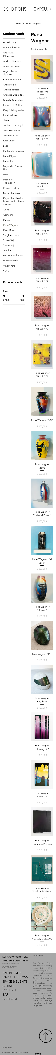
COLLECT (9, 990)
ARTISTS (8, 986)
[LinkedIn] (40, 1054)
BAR (5, 994)
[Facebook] (38, 1054)
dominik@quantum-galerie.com (10, 966)
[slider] (4, 296)
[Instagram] (36, 1054)
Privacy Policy (7, 1048)
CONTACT (9, 999)
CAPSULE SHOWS (15, 977)
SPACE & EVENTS (14, 981)
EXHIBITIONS (11, 973)
